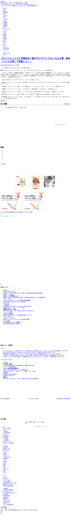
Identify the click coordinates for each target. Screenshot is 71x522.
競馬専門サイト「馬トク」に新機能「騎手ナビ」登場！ (14, 2)
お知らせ (5, 478)
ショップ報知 (6, 481)
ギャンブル (6, 468)
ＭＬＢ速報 (6, 435)
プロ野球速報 (6, 432)
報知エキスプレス (7, 484)
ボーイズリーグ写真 (33, 398)
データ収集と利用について (10, 492)
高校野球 (5, 437)
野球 (4, 13)
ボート (5, 40)
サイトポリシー (7, 491)
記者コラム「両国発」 (8, 442)
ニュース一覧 (6, 53)
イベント (5, 477)
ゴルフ (5, 21)
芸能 (4, 16)
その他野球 (6, 440)
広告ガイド (6, 503)
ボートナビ (6, 47)
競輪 (4, 41)
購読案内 (5, 498)
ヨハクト (5, 18)
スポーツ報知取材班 (8, 504)
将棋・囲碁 (6, 49)
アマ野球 (5, 438)
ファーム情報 (6, 428)
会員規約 (5, 494)
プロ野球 (5, 431)
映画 (4, 27)
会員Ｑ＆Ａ (6, 497)
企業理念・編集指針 (8, 489)
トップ (5, 51)
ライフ (5, 475)
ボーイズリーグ (7, 441)
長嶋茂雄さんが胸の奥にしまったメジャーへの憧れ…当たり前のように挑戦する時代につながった (27, 353)
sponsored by (56, 124)
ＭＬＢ (5, 434)
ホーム (5, 8)
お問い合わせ (6, 501)
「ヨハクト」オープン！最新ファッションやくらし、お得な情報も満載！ (19, 5)
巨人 (4, 9)
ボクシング (6, 455)
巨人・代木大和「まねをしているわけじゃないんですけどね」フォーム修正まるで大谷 (25, 352)
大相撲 (5, 24)
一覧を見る (3, 163)
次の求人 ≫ (67, 103)
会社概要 (5, 488)
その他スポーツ (7, 457)
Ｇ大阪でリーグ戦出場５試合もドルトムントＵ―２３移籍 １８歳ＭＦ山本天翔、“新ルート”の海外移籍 (29, 355)
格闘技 (5, 35)
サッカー (5, 15)
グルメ (5, 32)
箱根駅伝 (5, 22)
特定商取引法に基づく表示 (10, 482)
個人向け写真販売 (5, 398)
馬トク (5, 46)
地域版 (5, 38)
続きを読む (3, 100)
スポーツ (5, 19)
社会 (4, 37)
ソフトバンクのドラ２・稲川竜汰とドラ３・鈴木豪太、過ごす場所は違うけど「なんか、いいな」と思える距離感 (31, 350)
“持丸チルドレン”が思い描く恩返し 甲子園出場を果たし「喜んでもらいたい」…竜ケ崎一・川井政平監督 (29, 356)
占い (4, 44)
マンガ (5, 30)
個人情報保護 (6, 495)
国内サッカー (6, 448)
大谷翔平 (5, 12)
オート (5, 43)
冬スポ (5, 452)
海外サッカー (6, 449)
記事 (4, 54)
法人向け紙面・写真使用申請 (63, 398)
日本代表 (5, 447)
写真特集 (5, 25)
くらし (5, 31)
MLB (4, 11)
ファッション (6, 28)
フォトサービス (7, 480)
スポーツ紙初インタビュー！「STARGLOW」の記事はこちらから (17, 4)
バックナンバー (7, 500)
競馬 (4, 34)
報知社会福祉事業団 (8, 485)
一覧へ (2, 348)
